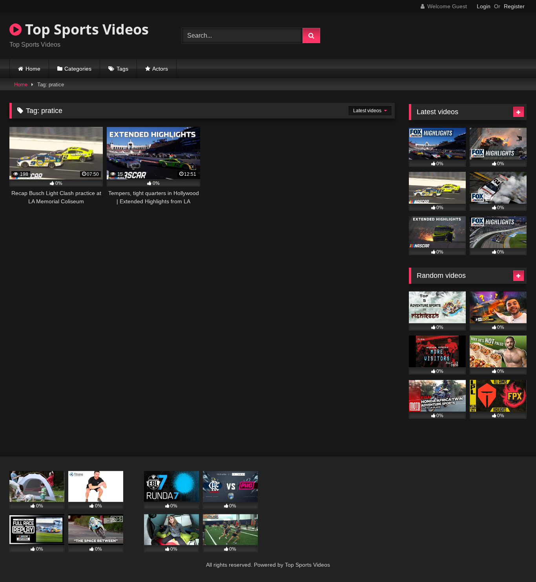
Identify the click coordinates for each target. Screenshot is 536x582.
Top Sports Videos (85, 29)
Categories (77, 69)
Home (33, 69)
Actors (160, 69)
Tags (122, 69)
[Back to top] (511, 558)
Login (483, 6)
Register (514, 6)
